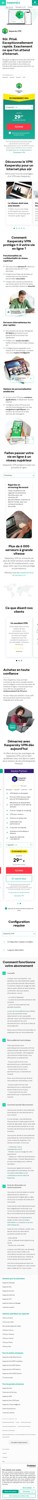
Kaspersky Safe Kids (8, 1295)
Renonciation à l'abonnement (8, 1430)
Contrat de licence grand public (9, 1426)
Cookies (17, 1422)
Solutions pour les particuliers (13, 1279)
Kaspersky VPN (7, 1299)
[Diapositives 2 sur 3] (19, 660)
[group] (19, 203)
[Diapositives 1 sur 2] (18, 903)
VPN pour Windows (8, 1334)
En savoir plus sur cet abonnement (18, 150)
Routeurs (30, 7)
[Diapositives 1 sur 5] (14, 228)
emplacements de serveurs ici (23, 573)
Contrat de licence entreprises (24, 1426)
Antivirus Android (7, 1318)
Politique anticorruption (26, 1422)
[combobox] (19, 107)
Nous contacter (5, 1449)
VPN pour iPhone (7, 1342)
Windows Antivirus (7, 1330)
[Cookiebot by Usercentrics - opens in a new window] (27, 1466)
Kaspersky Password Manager (11, 1303)
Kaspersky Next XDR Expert (10, 1400)
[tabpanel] (19, 510)
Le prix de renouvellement (16, 1011)
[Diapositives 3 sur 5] (19, 228)
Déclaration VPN (19, 152)
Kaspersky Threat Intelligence (11, 1404)
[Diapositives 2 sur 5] (16, 228)
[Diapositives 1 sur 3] (16, 660)
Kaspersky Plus (6, 1287)
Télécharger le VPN (20, 7)
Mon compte (34, 3)
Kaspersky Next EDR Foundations (12, 1361)
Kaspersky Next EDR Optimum (11, 1365)
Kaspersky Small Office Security (12, 1357)
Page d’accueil (9, 7)
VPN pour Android (7, 1338)
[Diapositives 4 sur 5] (21, 228)
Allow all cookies (10, 1491)
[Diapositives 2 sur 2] (20, 903)
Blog (3, 1461)
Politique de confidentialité (8, 1422)
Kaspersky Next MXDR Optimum (12, 1373)
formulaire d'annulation (15, 1173)
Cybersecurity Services (9, 1392)
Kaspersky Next (7, 1388)
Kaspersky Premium (8, 1291)
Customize (26, 1491)
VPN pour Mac (6, 1346)
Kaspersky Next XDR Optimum (11, 1369)
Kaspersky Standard (8, 1283)
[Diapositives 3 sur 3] (21, 660)
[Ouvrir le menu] (3, 3)
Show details (27, 1488)
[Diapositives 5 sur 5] (24, 228)
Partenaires (4, 1457)
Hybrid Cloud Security (9, 1408)
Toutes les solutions (8, 1307)
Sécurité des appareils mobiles (11, 1326)
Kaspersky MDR (7, 1396)
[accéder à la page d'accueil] (13, 2)
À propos (4, 1453)
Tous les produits (7, 1377)
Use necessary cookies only (19, 1496)
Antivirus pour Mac (8, 1322)
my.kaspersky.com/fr (14, 1149)
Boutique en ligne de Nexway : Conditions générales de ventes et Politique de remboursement (19, 1436)
